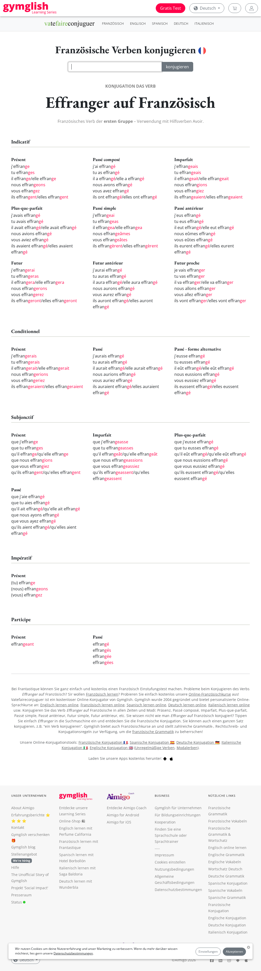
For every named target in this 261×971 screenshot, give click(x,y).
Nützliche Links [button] (222, 795)
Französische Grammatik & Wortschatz (219, 834)
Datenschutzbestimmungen (73, 953)
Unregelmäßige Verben (155, 747)
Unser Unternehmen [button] (28, 795)
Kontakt (17, 827)
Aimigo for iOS (119, 822)
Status (17, 902)
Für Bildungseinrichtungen (178, 815)
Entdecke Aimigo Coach (127, 807)
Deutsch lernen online (187, 704)
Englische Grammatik (226, 854)
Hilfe (15, 867)
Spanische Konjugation (227, 883)
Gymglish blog (23, 847)
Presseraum (21, 895)
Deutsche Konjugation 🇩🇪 (197, 742)
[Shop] (234, 8)
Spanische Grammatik (227, 897)
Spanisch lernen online (146, 704)
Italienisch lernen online (229, 704)
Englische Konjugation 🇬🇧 (111, 747)
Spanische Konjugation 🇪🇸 (152, 742)
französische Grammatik (153, 731)
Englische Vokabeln (224, 861)
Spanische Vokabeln (225, 890)
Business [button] (162, 795)
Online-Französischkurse (210, 694)
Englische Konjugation (227, 917)
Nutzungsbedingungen (174, 869)
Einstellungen (208, 951)
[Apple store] (171, 758)
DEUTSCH (181, 23)
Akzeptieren (234, 951)
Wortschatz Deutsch (225, 869)
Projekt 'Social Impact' (29, 887)
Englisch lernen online (59, 704)
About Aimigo (22, 807)
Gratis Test (170, 8)
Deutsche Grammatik (226, 876)
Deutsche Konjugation (227, 925)
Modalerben (187, 747)
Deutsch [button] (208, 8)
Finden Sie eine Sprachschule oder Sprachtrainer (171, 835)
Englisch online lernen (227, 847)
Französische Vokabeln (227, 821)
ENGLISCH (138, 23)
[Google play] (165, 758)
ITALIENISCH (204, 23)
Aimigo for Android (123, 815)
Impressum (164, 855)
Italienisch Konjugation (227, 932)
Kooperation (165, 822)
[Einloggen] (251, 8)
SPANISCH (160, 23)
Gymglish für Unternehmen (178, 807)
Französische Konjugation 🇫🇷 (103, 742)
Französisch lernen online (103, 704)
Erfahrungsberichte (28, 815)
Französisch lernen (102, 694)
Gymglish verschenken (30, 834)
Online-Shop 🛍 (72, 821)
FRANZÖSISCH (113, 23)
